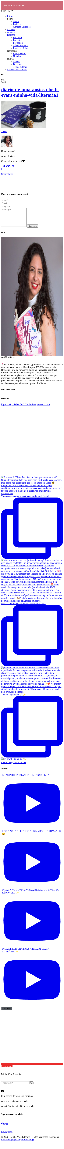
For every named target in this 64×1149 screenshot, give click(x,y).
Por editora (18, 43)
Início (10, 16)
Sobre (10, 19)
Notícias (17, 56)
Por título (17, 37)
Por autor (17, 40)
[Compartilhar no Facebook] (2, 166)
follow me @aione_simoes (13, 762)
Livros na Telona (21, 48)
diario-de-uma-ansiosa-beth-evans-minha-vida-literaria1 (30, 92)
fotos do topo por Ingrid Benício (16, 1139)
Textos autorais (20, 67)
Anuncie (11, 32)
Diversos (17, 64)
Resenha (11, 35)
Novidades (12, 51)
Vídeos (16, 61)
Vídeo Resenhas (20, 45)
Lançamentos (19, 53)
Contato (11, 29)
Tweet (4, 131)
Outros (10, 59)
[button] (8, 11)
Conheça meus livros (17, 69)
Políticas (17, 24)
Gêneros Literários (22, 27)
